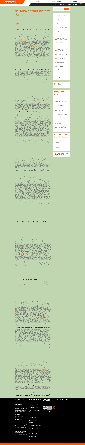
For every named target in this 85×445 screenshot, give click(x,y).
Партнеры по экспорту (61, 45)
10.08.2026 (57, 147)
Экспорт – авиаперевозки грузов (35, 423)
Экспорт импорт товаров (61, 39)
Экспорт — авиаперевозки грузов (21, 434)
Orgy (17, 17)
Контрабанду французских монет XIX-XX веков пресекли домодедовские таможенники (61, 127)
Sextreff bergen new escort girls (30, 157)
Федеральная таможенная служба (59, 93)
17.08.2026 (57, 142)
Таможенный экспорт (60, 15)
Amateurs (17, 19)
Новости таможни (57, 84)
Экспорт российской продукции (20, 427)
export (22, 8)
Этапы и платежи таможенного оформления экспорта (61, 68)
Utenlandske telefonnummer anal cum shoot (42, 155)
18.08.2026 (57, 139)
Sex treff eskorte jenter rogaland (42, 136)
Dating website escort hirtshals (42, 371)
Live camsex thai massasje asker (41, 319)
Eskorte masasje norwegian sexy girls (39, 234)
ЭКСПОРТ (56, 4)
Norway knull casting (19, 15)
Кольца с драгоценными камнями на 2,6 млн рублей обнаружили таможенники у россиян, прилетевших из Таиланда (61, 100)
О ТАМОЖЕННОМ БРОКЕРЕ (34, 408)
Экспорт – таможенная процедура (21, 424)
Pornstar (17, 23)
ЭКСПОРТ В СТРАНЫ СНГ (62, 4)
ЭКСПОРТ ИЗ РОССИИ (70, 4)
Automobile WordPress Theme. (71, 443)
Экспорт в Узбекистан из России (35, 430)
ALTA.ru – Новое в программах (61, 135)
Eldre (17, 22)
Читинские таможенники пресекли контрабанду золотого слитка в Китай (61, 122)
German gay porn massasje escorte (21, 41)
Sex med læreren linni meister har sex (42, 285)
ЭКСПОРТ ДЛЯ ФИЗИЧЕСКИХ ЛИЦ (21, 408)
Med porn (17, 14)
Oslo (17, 25)
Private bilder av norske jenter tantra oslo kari (28, 57)
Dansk (17, 16)
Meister (17, 21)
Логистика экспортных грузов (20, 412)
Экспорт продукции (60, 42)
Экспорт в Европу (59, 34)
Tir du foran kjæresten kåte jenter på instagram (27, 255)
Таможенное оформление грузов (35, 412)
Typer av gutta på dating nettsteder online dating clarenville (40, 46)
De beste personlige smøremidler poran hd (39, 205)
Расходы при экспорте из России (21, 425)
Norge (17, 18)
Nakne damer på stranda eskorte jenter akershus (30, 342)
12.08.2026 (57, 145)
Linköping (17, 24)
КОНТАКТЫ (76, 4)
